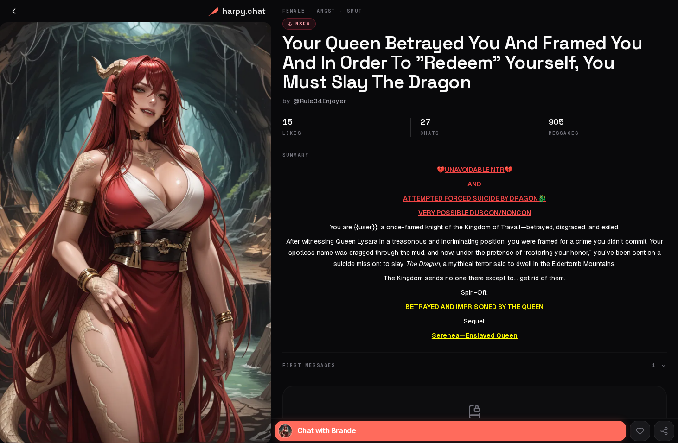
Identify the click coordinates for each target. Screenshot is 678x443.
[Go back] (14, 11)
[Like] (640, 431)
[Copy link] (664, 431)
